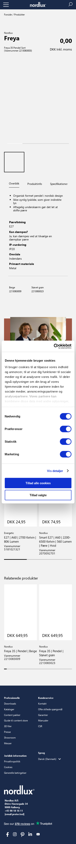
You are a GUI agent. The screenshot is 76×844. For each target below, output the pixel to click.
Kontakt (42, 703)
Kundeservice (46, 697)
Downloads (10, 703)
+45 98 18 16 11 (14, 810)
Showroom (10, 737)
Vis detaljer (55, 470)
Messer (8, 743)
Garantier (43, 715)
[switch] (65, 429)
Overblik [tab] (14, 183)
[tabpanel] (38, 232)
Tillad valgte (38, 495)
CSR (40, 726)
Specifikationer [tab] (59, 184)
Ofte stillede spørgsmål (50, 709)
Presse (7, 731)
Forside (8, 14)
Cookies (8, 767)
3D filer (8, 726)
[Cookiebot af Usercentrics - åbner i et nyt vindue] (54, 346)
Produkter (19, 14)
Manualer (43, 720)
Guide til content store (16, 720)
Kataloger (9, 709)
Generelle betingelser (15, 772)
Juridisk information (15, 755)
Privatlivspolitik (12, 761)
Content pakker (12, 715)
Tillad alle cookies (38, 483)
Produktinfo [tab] (34, 184)
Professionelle (12, 697)
